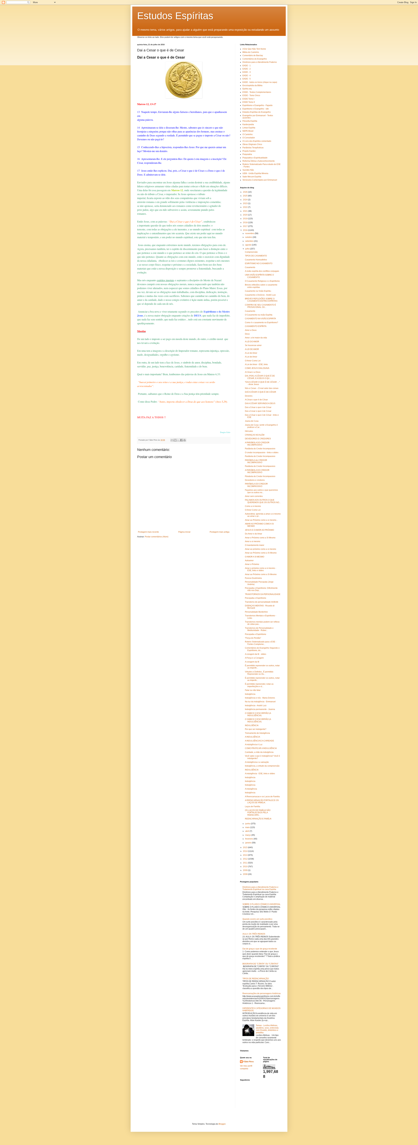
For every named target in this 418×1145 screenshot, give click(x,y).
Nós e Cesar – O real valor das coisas (261, 388)
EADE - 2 (246, 69)
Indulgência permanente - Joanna (260, 709)
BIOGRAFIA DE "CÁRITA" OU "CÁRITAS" (260, 964)
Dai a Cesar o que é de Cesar (258, 411)
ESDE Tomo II (248, 102)
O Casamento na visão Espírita (258, 315)
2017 (245, 226)
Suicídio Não (248, 170)
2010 (245, 866)
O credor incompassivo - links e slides (261, 452)
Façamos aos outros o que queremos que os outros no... (261, 491)
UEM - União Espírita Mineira (255, 173)
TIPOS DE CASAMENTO (256, 256)
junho (248, 823)
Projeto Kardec (249, 151)
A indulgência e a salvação (257, 762)
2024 (245, 200)
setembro (249, 241)
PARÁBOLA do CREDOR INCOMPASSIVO (256, 461)
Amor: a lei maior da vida (256, 338)
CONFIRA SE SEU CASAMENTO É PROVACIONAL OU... (260, 306)
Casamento (250, 267)
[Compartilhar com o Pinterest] (184, 440)
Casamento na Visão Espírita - (258, 291)
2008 (245, 874)
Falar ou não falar (253, 690)
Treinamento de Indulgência (257, 733)
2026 (245, 192)
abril (247, 831)
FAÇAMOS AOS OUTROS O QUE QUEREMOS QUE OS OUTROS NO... (263, 501)
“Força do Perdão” (253, 638)
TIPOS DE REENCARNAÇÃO (255, 978)
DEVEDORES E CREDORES (258, 439)
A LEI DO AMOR (252, 341)
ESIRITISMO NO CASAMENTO (258, 263)
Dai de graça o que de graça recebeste (259, 949)
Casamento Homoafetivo (256, 260)
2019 (245, 218)
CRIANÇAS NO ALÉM (254, 435)
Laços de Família (252, 806)
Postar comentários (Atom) (156, 537)
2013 (245, 855)
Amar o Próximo (252, 564)
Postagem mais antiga (219, 532)
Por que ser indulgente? (255, 729)
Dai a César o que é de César (258, 407)
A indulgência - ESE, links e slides (260, 773)
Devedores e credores (255, 480)
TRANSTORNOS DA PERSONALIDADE (262, 594)
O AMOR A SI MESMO (254, 557)
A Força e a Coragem (254, 658)
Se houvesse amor (253, 345)
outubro (249, 237)
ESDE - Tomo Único (251, 95)
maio (247, 827)
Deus (247, 334)
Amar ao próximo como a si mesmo (260, 549)
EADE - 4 (246, 75)
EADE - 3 (246, 72)
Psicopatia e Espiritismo (255, 598)
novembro (250, 233)
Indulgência (250, 694)
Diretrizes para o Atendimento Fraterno (259, 62)
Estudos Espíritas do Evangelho (256, 112)
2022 (245, 207)
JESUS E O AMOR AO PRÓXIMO (259, 530)
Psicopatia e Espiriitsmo (255, 634)
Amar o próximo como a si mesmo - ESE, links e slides (260, 569)
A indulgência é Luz (253, 744)
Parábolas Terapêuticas (253, 147)
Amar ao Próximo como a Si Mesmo (261, 553)
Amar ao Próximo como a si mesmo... (261, 520)
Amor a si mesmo (252, 541)
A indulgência (251, 789)
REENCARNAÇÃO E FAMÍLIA (258, 819)
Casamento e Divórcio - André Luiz (260, 295)
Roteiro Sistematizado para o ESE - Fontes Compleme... (260, 643)
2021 (245, 211)
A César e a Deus (252, 372)
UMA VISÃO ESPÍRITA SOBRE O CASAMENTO (259, 276)
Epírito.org (247, 89)
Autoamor (249, 560)
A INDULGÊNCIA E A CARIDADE (259, 741)
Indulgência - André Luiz (255, 705)
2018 (245, 222)
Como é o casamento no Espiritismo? (261, 322)
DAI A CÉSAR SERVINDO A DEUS (260, 403)
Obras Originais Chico (252, 144)
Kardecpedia (248, 124)
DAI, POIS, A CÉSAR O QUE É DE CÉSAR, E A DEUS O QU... (260, 377)
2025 (245, 196)
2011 (245, 863)
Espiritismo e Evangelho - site (255, 109)
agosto (248, 245)
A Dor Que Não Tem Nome (254, 49)
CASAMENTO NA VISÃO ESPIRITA (260, 318)
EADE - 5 (246, 79)
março (248, 835)
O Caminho (247, 134)
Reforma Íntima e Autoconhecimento (258, 161)
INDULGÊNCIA (251, 725)
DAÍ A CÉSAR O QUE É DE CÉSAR (260, 392)
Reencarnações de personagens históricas (261, 993)
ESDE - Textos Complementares (256, 92)
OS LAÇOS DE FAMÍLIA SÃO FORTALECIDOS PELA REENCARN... (257, 812)
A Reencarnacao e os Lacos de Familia (262, 796)
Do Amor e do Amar (253, 534)
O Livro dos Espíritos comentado (256, 141)
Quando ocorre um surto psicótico (257, 919)
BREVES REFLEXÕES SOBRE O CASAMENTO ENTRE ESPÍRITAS (261, 300)
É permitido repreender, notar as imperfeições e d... (259, 685)
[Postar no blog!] (175, 440)
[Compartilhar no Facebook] (181, 440)
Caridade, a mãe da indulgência (259, 752)
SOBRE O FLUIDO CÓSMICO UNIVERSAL (261, 904)
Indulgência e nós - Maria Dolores (260, 698)
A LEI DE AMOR (252, 349)
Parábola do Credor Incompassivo (260, 448)
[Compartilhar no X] (178, 440)
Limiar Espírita (248, 128)
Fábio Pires (248, 1061)
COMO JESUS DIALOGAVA (257, 368)
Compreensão (251, 252)
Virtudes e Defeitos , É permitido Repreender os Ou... (259, 673)
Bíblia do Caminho (250, 52)
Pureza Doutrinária (253, 578)
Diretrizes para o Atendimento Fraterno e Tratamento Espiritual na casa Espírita (260, 888)
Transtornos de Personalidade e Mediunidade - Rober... (259, 629)
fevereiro (249, 839)
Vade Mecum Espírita (251, 177)
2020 (245, 215)
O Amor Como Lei (253, 361)
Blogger (222, 1124)
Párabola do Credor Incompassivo (260, 476)
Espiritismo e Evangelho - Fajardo (257, 105)
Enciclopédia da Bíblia (252, 85)
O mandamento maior (254, 545)
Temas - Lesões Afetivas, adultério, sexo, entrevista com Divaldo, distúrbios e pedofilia (267, 1029)
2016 (245, 230)
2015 (245, 847)
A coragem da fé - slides (255, 654)
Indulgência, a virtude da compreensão (262, 766)
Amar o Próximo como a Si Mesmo (260, 538)
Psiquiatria (247, 154)
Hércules (249, 431)
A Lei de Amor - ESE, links (256, 364)
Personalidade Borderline (256, 612)
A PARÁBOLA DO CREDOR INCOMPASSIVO (257, 443)
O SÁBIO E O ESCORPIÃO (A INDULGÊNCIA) (258, 714)
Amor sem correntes (254, 496)
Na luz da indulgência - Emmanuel (260, 701)
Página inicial (184, 532)
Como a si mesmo (253, 506)
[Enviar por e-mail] (172, 440)
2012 (245, 859)
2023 (245, 203)
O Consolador (248, 138)
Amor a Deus (251, 330)
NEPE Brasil (247, 131)
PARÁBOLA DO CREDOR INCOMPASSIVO (256, 485)
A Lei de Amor (251, 353)
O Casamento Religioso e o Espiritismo (262, 281)
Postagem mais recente (148, 532)
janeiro (248, 843)
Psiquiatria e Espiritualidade (254, 158)
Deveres (248, 396)
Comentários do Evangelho (254, 59)
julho (247, 249)
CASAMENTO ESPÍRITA (255, 326)
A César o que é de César (256, 400)
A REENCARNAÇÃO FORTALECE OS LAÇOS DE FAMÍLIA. (262, 801)
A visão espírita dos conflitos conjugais (262, 271)
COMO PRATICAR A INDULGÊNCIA (261, 748)
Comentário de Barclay (252, 55)
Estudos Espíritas (175, 15)
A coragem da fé (252, 662)
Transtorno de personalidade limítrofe (261, 602)
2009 (245, 870)
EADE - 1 (246, 65)
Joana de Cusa (251, 421)
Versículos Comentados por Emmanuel (259, 180)
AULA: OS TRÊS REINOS (253, 934)
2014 (245, 851)
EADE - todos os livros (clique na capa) (259, 82)
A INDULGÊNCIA (252, 737)
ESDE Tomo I (248, 99)
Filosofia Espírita (249, 121)
